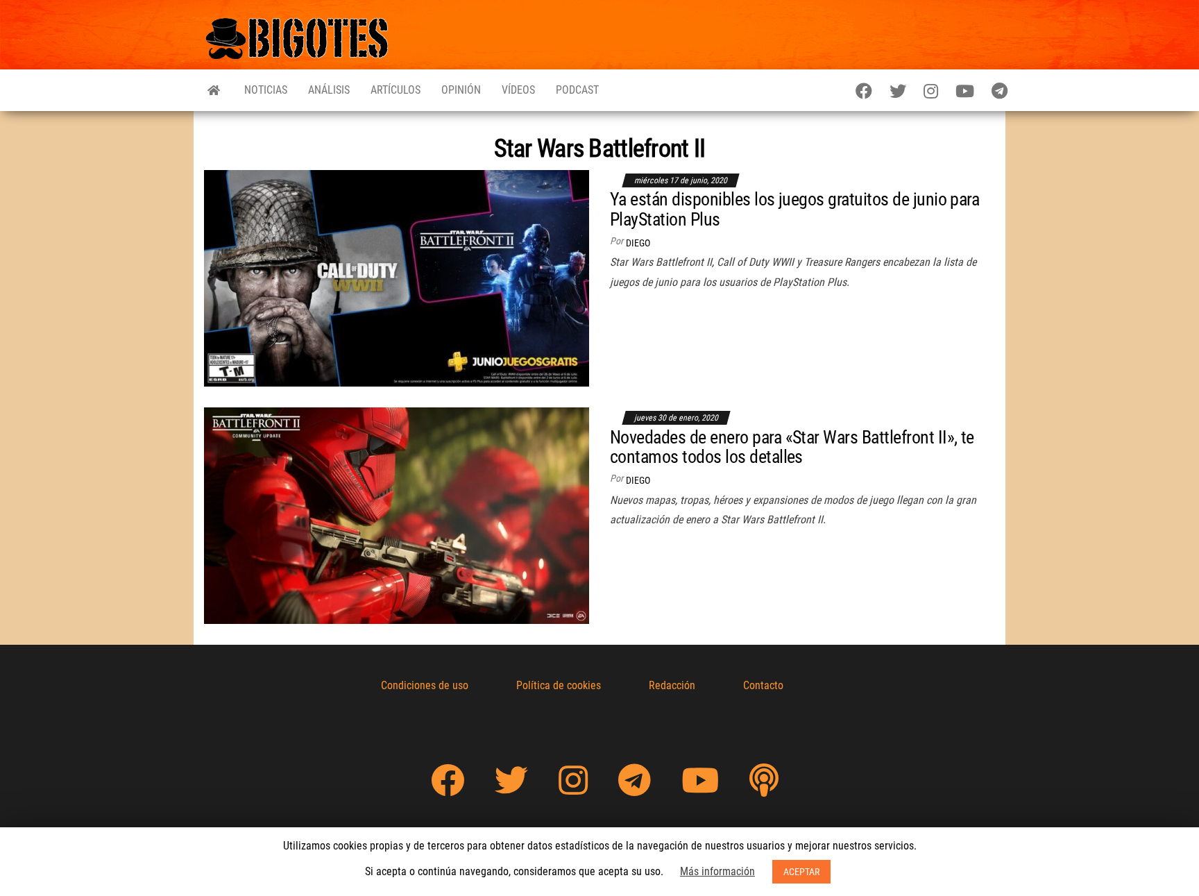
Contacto (763, 685)
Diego (638, 242)
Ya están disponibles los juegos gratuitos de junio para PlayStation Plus (794, 209)
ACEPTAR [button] (801, 871)
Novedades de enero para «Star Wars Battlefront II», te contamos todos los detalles (792, 447)
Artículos (395, 89)
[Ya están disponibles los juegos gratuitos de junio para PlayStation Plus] (396, 277)
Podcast (577, 89)
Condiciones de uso (424, 685)
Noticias (265, 89)
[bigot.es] (214, 90)
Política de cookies (558, 685)
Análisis (329, 89)
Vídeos (518, 89)
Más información (717, 871)
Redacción (672, 685)
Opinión (461, 89)
